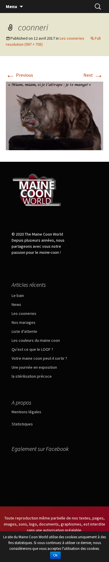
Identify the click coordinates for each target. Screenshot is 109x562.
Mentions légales (26, 411)
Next (93, 75)
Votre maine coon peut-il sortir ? (39, 358)
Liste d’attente (24, 331)
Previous (19, 75)
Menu (11, 6)
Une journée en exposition (34, 367)
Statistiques (22, 424)
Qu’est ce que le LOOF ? (32, 349)
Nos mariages (23, 322)
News (16, 304)
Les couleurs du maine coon (36, 340)
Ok (55, 555)
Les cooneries (72, 38)
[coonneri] (54, 115)
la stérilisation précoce (32, 376)
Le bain (18, 295)
